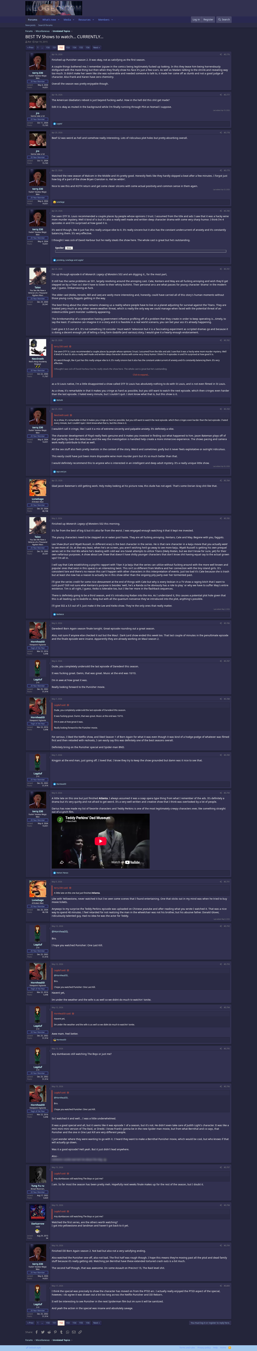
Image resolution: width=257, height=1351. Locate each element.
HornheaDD (38, 641)
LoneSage (38, 499)
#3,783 (227, 409)
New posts (30, 25)
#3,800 (227, 1286)
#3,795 (227, 1048)
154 (74, 47)
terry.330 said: (61, 346)
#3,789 (227, 755)
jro (37, 113)
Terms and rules (187, 1347)
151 (54, 47)
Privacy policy (204, 1347)
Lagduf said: (60, 705)
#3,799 (227, 1245)
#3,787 (227, 661)
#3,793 (227, 964)
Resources (84, 19)
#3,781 (227, 269)
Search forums (45, 25)
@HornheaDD (59, 931)
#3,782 (227, 340)
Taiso (38, 287)
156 (88, 47)
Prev (31, 47)
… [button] (42, 47)
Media (67, 19)
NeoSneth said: (61, 415)
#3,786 (227, 623)
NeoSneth (38, 358)
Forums (32, 19)
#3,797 (227, 1167)
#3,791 (227, 881)
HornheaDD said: (62, 1013)
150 (48, 47)
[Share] (221, 54)
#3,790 (227, 793)
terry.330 (37, 72)
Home (223, 1347)
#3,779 (227, 170)
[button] (58, 20)
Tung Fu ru (37, 1185)
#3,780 (227, 211)
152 (61, 47)
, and (69, 260)
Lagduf (38, 679)
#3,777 (227, 94)
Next (95, 47)
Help (215, 1347)
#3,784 (227, 480)
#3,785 (227, 518)
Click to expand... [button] (141, 374)
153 (68, 47)
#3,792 (227, 926)
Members (103, 19)
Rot (29, 41)
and (61, 471)
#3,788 (227, 699)
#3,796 (227, 1086)
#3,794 (227, 1007)
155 (81, 47)
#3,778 (227, 132)
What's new (49, 19)
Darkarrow (37, 1223)
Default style (34, 1347)
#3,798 (227, 1205)
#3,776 (227, 54)
